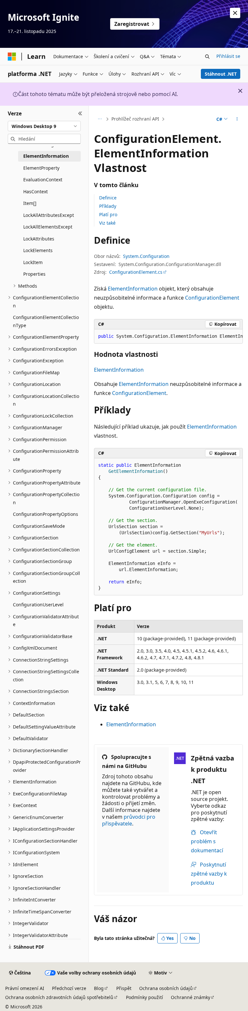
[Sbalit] (80, 113)
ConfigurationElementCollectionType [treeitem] (46, 321)
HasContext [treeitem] (35, 191)
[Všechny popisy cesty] (99, 119)
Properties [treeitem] (34, 274)
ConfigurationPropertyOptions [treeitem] (45, 514)
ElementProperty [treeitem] (41, 168)
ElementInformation (133, 288)
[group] (168, 336)
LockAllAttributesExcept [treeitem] (48, 215)
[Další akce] (237, 119)
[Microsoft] (12, 56)
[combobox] (44, 126)
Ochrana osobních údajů (166, 988)
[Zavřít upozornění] (235, 13)
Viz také (107, 223)
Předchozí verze (69, 988)
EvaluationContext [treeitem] (42, 179)
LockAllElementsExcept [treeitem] (47, 227)
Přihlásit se (228, 56)
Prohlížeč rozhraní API (135, 119)
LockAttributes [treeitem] (38, 239)
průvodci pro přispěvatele (128, 820)
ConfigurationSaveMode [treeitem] (39, 526)
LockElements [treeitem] (38, 250)
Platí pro (108, 214)
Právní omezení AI (24, 988)
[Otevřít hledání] (207, 56)
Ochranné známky (190, 997)
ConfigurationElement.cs (135, 272)
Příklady (107, 206)
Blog (99, 988)
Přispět (123, 988)
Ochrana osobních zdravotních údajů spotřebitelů (59, 997)
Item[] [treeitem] (29, 203)
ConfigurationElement (212, 297)
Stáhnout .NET (221, 74)
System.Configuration (146, 256)
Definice (108, 198)
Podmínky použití (144, 997)
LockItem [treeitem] (33, 262)
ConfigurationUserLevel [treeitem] (38, 604)
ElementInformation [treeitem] (46, 156)
